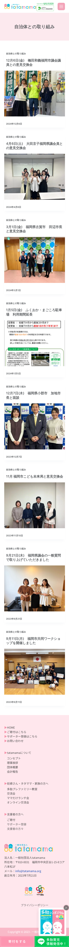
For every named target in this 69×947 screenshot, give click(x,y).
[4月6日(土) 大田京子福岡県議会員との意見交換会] (34, 177)
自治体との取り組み (16, 53)
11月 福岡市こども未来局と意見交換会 (34, 476)
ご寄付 (11, 820)
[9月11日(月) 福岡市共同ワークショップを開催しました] (34, 672)
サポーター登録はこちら (22, 736)
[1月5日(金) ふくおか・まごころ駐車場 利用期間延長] (34, 343)
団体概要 (12, 767)
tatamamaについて (19, 753)
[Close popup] (66, 907)
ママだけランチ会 (18, 798)
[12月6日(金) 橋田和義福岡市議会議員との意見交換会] (34, 94)
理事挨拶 (12, 763)
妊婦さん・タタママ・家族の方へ (27, 783)
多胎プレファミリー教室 (22, 789)
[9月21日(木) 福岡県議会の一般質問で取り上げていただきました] (34, 588)
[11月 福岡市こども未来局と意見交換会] (34, 505)
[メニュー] (61, 6)
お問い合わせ (15, 741)
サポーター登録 (16, 824)
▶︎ (5, 727)
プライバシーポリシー (34, 905)
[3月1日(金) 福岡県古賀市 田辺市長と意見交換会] (34, 260)
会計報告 (12, 771)
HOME (11, 727)
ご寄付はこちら (16, 732)
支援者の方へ (15, 814)
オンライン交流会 (18, 802)
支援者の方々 (15, 829)
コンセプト (14, 758)
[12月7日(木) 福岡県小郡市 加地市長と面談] (34, 426)
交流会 (11, 793)
